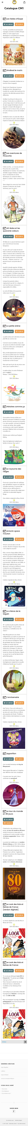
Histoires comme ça (16, 406)
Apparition (11, 753)
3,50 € (20, 236)
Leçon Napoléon (4, 1067)
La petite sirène (13, 326)
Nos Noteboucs (5, 1091)
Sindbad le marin (14, 70)
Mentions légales (18, 1120)
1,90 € (20, 759)
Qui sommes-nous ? (6, 1093)
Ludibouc (3, 1071)
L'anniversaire (13, 697)
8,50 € (20, 915)
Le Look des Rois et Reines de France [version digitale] (13, 907)
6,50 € (20, 477)
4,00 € (20, 331)
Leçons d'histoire (4, 1074)
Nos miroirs (4, 1089)
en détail (9, 24)
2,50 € (20, 619)
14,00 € (9, 823)
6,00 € (20, 24)
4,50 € (20, 76)
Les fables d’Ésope (15, 19)
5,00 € (20, 161)
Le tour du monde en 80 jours (7, 1078)
